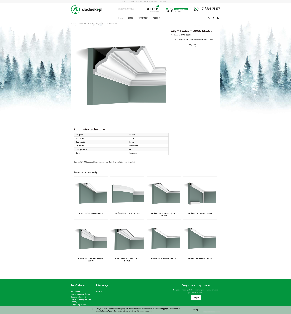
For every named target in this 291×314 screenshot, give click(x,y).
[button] (194, 45)
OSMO (130, 18)
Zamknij (194, 310)
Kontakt (99, 291)
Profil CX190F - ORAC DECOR (163, 258)
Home (120, 18)
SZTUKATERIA (143, 18)
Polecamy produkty (86, 172)
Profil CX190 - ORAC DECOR (200, 258)
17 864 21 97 (210, 8)
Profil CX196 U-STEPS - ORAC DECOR (127, 259)
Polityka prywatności (79, 304)
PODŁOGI (156, 18)
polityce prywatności (143, 311)
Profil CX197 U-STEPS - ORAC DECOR (91, 259)
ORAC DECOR (186, 35)
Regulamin (75, 291)
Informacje (102, 285)
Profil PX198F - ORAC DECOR (127, 213)
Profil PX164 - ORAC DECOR (200, 213)
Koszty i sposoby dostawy (81, 294)
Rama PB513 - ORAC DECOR (91, 213)
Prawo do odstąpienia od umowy (81, 301)
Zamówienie (77, 285)
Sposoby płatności (78, 297)
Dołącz (196, 297)
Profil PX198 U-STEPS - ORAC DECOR (163, 214)
